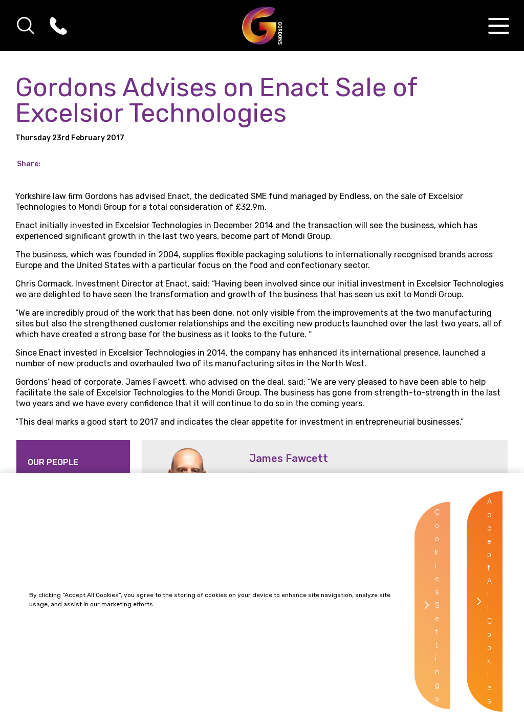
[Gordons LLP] (262, 26)
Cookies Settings (437, 605)
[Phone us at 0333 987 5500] (58, 25)
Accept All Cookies (489, 601)
